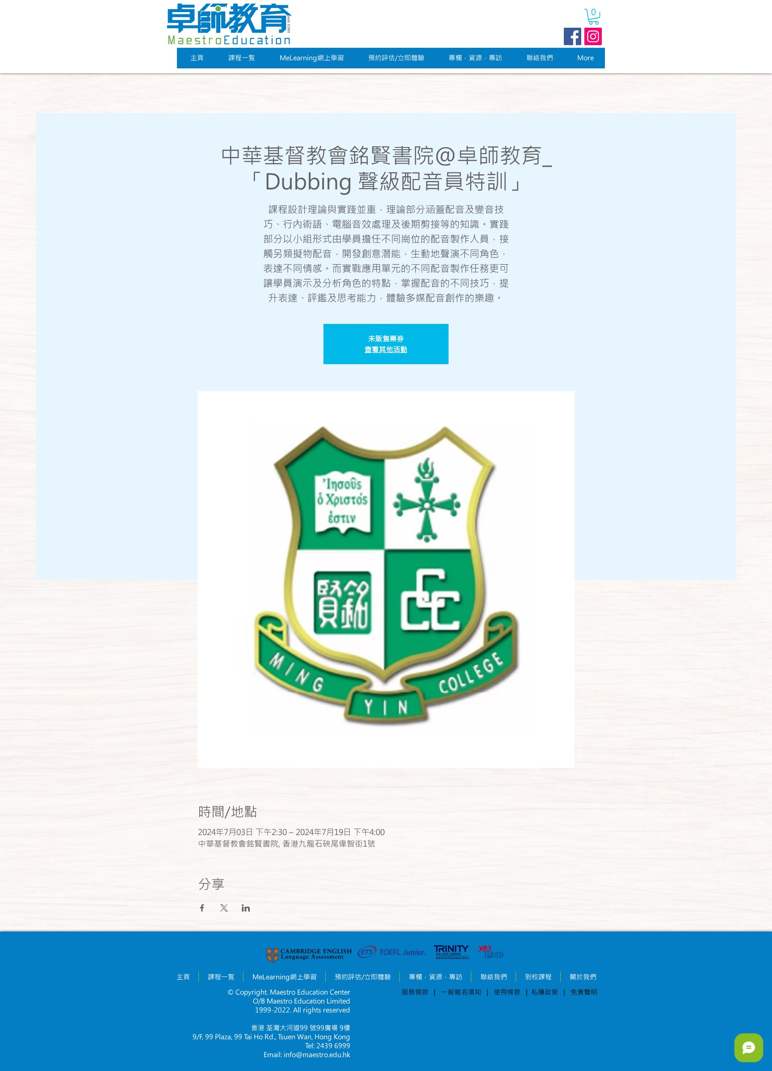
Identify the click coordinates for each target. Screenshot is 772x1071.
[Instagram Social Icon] (593, 36)
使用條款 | (509, 991)
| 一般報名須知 (457, 991)
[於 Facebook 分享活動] (202, 907)
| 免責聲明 (580, 991)
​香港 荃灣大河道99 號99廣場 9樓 (300, 1027)
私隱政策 (547, 991)
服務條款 (415, 991)
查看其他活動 (386, 349)
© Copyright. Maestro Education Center (288, 991)
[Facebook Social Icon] (572, 36)
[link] (593, 17)
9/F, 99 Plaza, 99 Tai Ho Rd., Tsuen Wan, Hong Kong (271, 1036)
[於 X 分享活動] (224, 907)
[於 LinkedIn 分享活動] (246, 907)
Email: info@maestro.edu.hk (307, 1054)
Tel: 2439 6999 (327, 1045)
